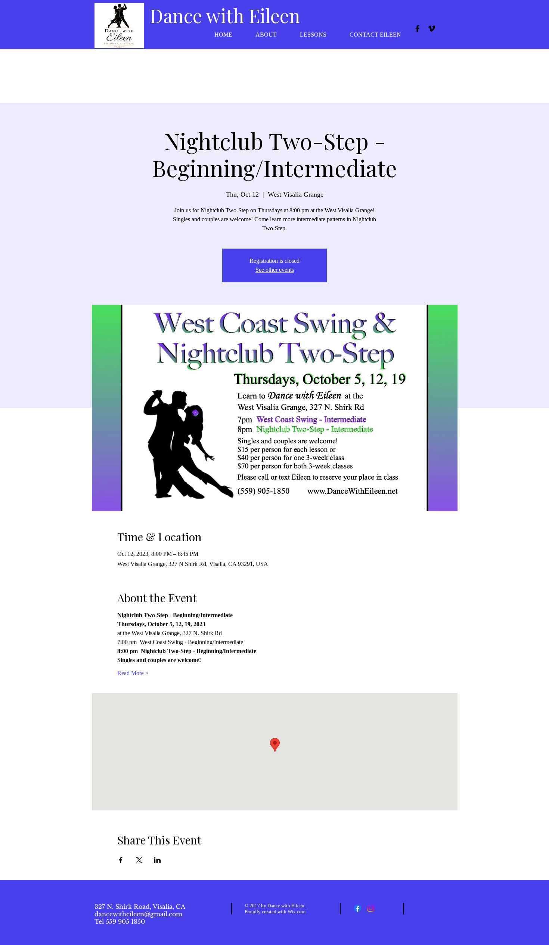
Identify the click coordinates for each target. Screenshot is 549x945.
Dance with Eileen (225, 15)
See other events (274, 270)
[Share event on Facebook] (120, 860)
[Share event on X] (139, 860)
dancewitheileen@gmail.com (138, 914)
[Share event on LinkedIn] (157, 860)
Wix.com (296, 911)
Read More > (133, 673)
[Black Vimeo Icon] (431, 28)
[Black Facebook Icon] (417, 28)
